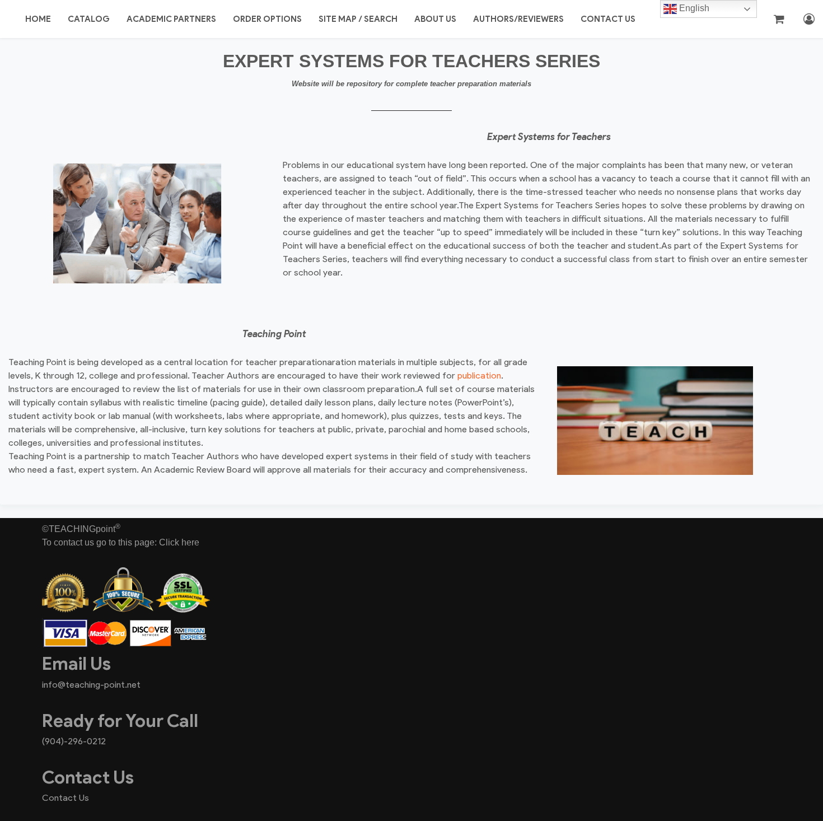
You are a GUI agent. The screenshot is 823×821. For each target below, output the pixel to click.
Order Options (267, 19)
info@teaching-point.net (91, 684)
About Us (435, 19)
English (693, 8)
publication (479, 375)
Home (38, 19)
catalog (89, 19)
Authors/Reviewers (518, 19)
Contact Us (608, 19)
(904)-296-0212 (74, 741)
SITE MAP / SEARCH (358, 19)
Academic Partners (171, 19)
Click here (179, 542)
